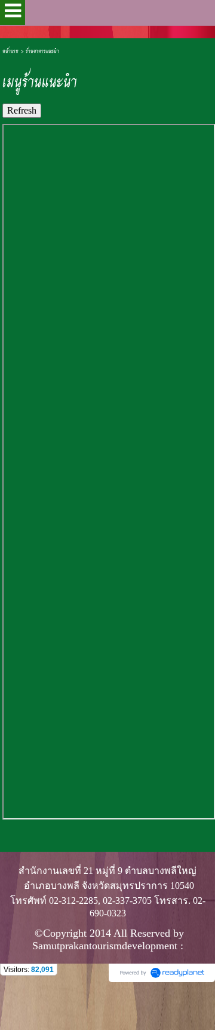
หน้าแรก (10, 50)
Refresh (21, 110)
